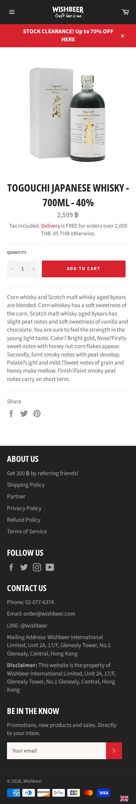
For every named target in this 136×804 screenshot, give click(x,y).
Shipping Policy (26, 485)
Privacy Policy (24, 508)
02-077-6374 (39, 602)
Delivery (50, 226)
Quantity (16, 253)
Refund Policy (23, 520)
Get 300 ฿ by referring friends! (42, 473)
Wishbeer (32, 781)
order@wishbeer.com (49, 614)
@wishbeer (34, 626)
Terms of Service (27, 531)
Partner (16, 496)
